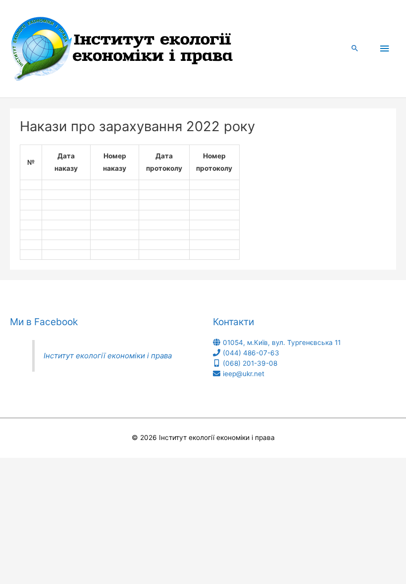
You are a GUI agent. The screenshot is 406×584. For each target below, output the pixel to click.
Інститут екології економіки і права (108, 355)
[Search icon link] (355, 49)
